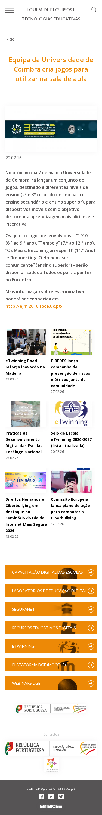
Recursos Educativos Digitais (44, 627)
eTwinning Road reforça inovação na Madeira (25, 367)
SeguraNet (23, 609)
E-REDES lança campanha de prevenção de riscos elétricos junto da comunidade (70, 373)
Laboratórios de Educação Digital (49, 590)
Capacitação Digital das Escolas (47, 572)
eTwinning (23, 646)
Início (9, 39)
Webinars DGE (26, 683)
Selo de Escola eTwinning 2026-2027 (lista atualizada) (71, 439)
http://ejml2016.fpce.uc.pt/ (34, 306)
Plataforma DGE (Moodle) (39, 664)
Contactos (51, 734)
